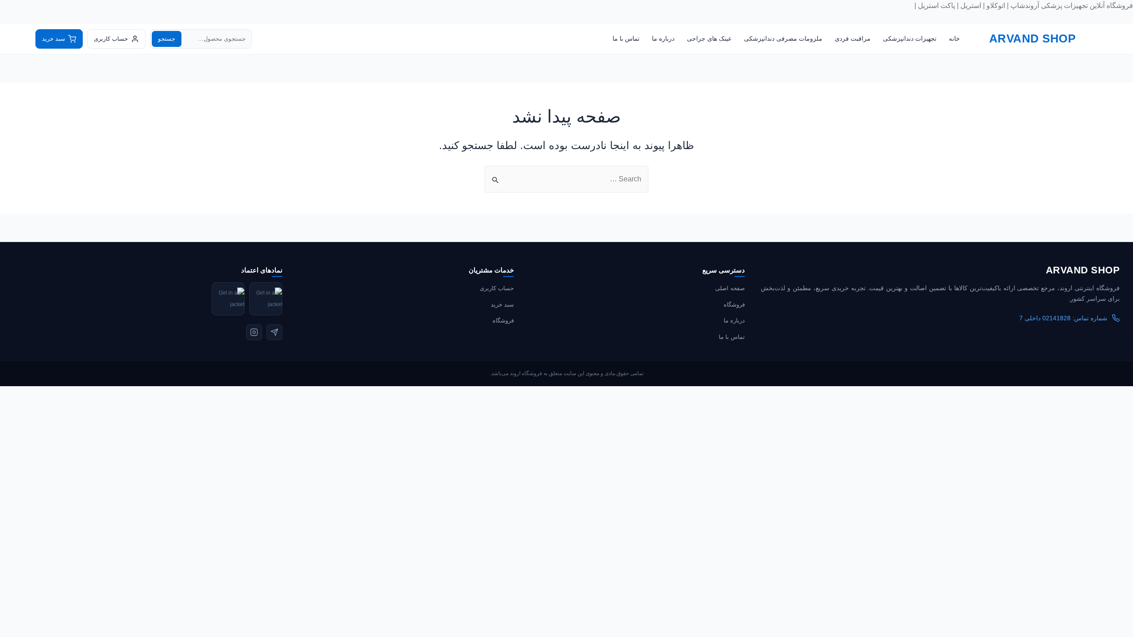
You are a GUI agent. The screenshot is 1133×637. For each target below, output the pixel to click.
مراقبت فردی (853, 38)
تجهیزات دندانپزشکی (909, 38)
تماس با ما (626, 38)
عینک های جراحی (709, 38)
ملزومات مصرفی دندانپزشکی (783, 38)
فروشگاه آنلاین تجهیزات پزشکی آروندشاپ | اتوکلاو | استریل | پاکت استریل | (1023, 5)
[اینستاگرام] (254, 332)
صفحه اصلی (730, 288)
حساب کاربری (497, 288)
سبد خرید (502, 304)
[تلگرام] (274, 332)
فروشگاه (734, 304)
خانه (954, 38)
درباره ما (663, 38)
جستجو (166, 38)
